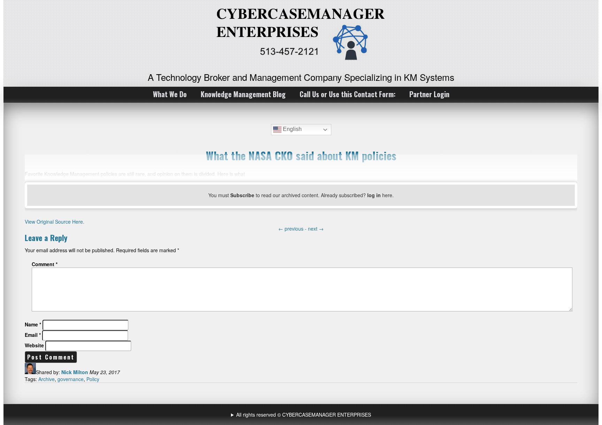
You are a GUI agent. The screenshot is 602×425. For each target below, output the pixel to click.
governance (70, 379)
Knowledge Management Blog (243, 94)
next (316, 228)
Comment (44, 264)
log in (374, 195)
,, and (302, 414)
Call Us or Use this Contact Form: (347, 94)
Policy (92, 379)
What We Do (170, 94)
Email (33, 334)
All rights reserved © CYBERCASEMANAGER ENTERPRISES (303, 414)
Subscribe (242, 195)
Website (34, 345)
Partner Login (429, 94)
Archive (46, 379)
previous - (293, 228)
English (291, 129)
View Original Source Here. (54, 221)
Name (33, 324)
